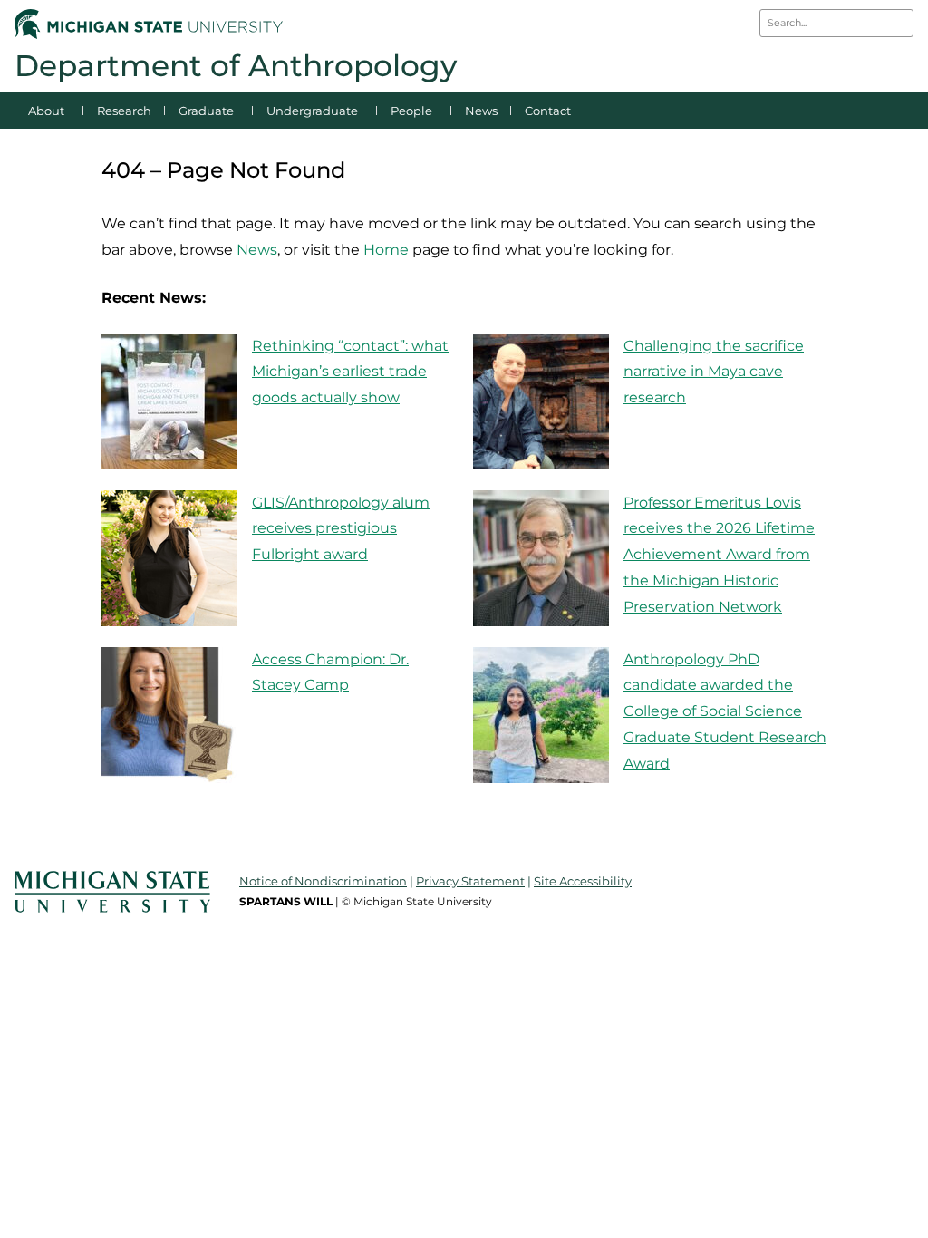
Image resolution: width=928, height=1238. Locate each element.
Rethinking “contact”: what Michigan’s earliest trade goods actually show (350, 372)
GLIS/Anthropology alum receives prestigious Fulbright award (341, 529)
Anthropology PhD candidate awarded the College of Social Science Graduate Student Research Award (725, 711)
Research (124, 110)
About (46, 110)
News (481, 110)
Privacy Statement (470, 881)
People (411, 110)
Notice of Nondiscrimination (323, 881)
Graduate (206, 110)
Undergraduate (312, 110)
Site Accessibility (583, 881)
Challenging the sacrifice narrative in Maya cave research (714, 372)
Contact (548, 110)
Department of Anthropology (235, 65)
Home (386, 249)
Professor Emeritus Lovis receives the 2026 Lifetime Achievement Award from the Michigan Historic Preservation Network (719, 554)
